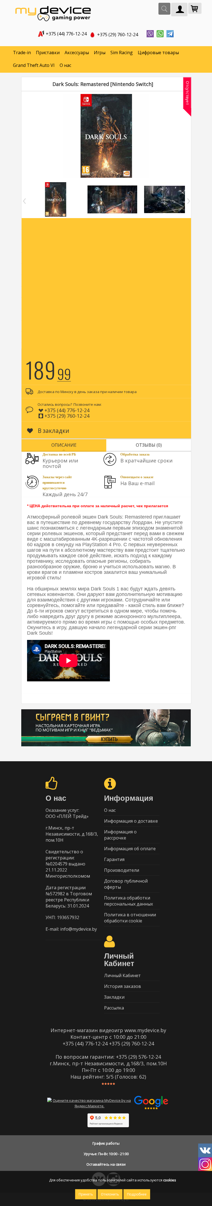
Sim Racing (121, 52)
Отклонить (110, 1194)
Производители (121, 870)
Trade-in (22, 52)
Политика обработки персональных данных (128, 901)
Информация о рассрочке (120, 835)
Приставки (48, 52)
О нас (65, 65)
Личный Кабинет (122, 975)
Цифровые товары (158, 52)
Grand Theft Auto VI (34, 65)
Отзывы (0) (149, 445)
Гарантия (114, 859)
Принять (86, 1194)
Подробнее (137, 1194)
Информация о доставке (131, 821)
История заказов (122, 986)
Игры (99, 52)
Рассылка (114, 1008)
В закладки (52, 431)
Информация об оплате (130, 849)
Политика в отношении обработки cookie (130, 918)
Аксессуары (77, 52)
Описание (63, 445)
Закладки (114, 997)
